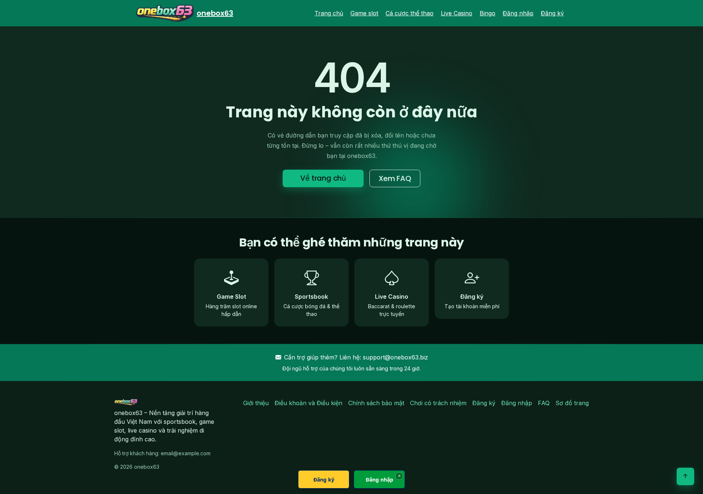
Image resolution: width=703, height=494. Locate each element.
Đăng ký (552, 13)
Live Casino (456, 13)
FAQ (544, 403)
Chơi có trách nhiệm (438, 403)
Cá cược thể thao (410, 13)
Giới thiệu (256, 403)
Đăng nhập (518, 13)
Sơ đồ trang (572, 403)
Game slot (364, 13)
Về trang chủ (323, 178)
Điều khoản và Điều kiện (308, 403)
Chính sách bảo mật (376, 403)
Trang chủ (329, 13)
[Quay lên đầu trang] (685, 476)
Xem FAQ (395, 178)
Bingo (487, 13)
